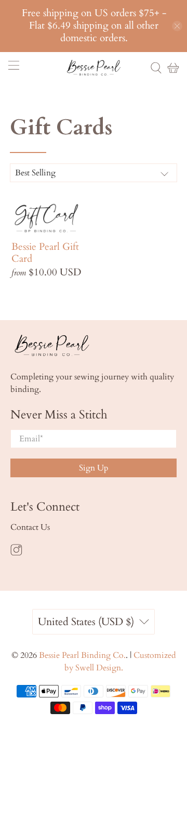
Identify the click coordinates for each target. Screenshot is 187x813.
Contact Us (30, 527)
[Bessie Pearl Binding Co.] (93, 67)
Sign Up (94, 468)
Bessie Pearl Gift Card (45, 252)
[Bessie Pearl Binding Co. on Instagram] (16, 553)
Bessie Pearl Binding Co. (82, 655)
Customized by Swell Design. (120, 662)
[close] (177, 26)
